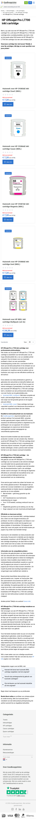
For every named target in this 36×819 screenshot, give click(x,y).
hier (18, 46)
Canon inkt (26, 601)
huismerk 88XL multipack (11, 395)
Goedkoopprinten (8, 416)
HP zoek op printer (8, 12)
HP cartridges (7, 726)
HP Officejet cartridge (22, 12)
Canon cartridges (8, 728)
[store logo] (9, 2)
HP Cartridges (20, 10)
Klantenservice (7, 750)
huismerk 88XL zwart (10, 404)
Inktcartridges (10, 10)
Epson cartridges (8, 731)
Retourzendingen (8, 752)
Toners (5, 720)
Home (2, 10)
